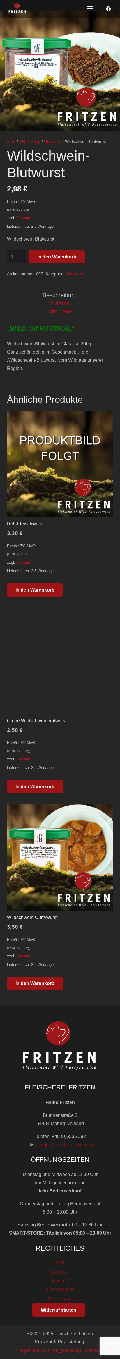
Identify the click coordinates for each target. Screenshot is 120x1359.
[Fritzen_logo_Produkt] (17, 8)
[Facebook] (108, 8)
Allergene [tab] (60, 311)
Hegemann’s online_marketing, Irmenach (60, 1350)
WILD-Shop (29, 141)
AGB (60, 1262)
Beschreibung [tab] (60, 295)
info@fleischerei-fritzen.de (68, 1144)
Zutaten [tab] (60, 303)
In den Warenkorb (56, 256)
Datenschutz (60, 1289)
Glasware (52, 141)
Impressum (60, 1298)
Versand (23, 218)
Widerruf (60, 1271)
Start (11, 141)
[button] (90, 8)
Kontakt (60, 1280)
